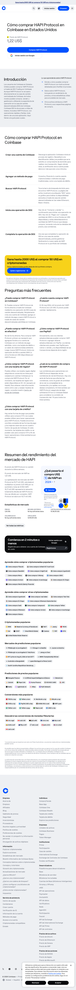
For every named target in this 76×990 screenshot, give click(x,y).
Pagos (41, 834)
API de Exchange (45, 920)
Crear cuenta (8, 907)
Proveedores (8, 823)
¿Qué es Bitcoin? (9, 875)
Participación (44, 848)
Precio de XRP (44, 946)
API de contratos (45, 929)
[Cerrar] (71, 965)
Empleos (6, 804)
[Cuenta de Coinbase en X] (3, 969)
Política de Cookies (54, 973)
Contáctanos (8, 904)
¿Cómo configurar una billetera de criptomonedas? (16, 885)
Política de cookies (10, 830)
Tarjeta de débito (46, 817)
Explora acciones (9, 853)
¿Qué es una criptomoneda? (13, 878)
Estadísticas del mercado (13, 856)
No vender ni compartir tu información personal (18, 837)
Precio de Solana (46, 943)
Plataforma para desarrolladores (52, 869)
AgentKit (42, 910)
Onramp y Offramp (46, 884)
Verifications (44, 904)
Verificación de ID (10, 910)
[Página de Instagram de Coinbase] (16, 969)
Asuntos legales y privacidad (14, 827)
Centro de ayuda (9, 901)
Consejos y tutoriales (11, 865)
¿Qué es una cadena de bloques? (15, 881)
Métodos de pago (9, 917)
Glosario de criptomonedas (13, 869)
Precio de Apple (45, 957)
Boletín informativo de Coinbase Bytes (18, 859)
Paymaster (43, 894)
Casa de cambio (45, 851)
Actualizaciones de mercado (14, 872)
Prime (41, 845)
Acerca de (7, 801)
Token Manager (45, 837)
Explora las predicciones (49, 820)
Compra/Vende (45, 801)
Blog (4, 811)
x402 (41, 888)
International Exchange (48, 855)
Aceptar (58, 983)
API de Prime (44, 926)
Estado (5, 926)
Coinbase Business (46, 831)
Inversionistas (8, 820)
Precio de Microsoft (47, 960)
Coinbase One (44, 807)
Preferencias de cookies (12, 833)
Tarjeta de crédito (46, 814)
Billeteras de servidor (48, 875)
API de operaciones (46, 891)
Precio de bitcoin (46, 937)
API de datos (44, 900)
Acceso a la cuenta (10, 920)
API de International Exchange (51, 923)
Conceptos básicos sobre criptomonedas (19, 862)
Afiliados (6, 807)
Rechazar (35, 983)
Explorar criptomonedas (12, 849)
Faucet (42, 916)
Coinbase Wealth (46, 811)
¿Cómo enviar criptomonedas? (15, 890)
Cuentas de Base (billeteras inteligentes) (55, 881)
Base (41, 872)
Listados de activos (46, 828)
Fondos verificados (46, 861)
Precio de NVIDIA (46, 954)
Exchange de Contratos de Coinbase (53, 858)
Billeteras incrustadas (48, 878)
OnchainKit (43, 897)
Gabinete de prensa (10, 814)
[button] (72, 8)
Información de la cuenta (12, 914)
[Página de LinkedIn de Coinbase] (9, 969)
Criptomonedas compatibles (14, 923)
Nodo (41, 907)
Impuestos (7, 893)
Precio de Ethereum (47, 940)
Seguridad (7, 817)
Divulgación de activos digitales (15, 842)
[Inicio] (4, 8)
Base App (43, 804)
